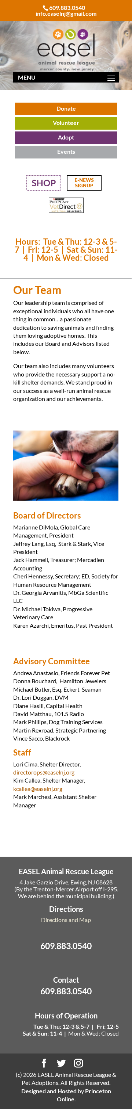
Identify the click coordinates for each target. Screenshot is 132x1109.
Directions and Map (66, 919)
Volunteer (66, 122)
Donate (66, 108)
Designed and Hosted (49, 1090)
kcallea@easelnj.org (37, 788)
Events (66, 151)
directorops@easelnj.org (43, 772)
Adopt (66, 137)
